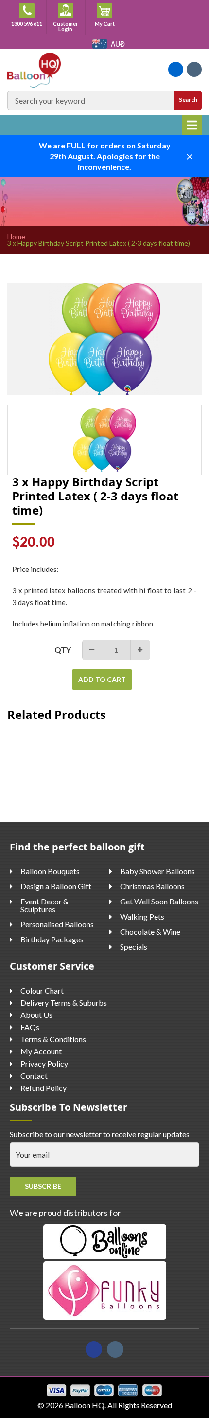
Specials (133, 946)
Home (16, 236)
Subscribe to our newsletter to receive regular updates (100, 1134)
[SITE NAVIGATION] (192, 125)
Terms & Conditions (53, 1039)
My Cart (109, 23)
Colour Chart (42, 990)
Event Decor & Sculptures (44, 905)
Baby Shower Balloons (157, 871)
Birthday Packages (52, 939)
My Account (41, 1051)
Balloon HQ (84, 1405)
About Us (36, 1014)
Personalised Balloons (57, 924)
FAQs (29, 1026)
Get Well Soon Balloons (159, 901)
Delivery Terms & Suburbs (63, 1002)
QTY (62, 649)
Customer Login (65, 26)
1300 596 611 (26, 23)
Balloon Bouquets (50, 871)
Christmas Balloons (152, 886)
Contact (34, 1075)
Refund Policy (43, 1087)
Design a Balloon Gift (55, 886)
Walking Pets (142, 916)
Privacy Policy (44, 1063)
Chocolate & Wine (150, 931)
